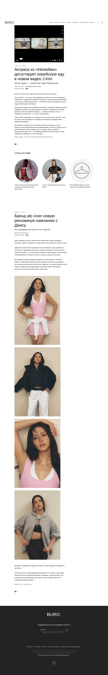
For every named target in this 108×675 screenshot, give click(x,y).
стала (33, 573)
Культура (62, 22)
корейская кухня (35, 137)
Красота (56, 22)
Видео (21, 137)
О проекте (38, 646)
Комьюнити (75, 22)
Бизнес (68, 22)
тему (33, 117)
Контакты (30, 646)
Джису (26, 584)
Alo (31, 584)
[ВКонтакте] (27, 89)
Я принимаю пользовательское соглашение (55, 632)
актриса (21, 102)
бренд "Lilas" (19, 584)
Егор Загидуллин (23, 233)
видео (36, 94)
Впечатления (84, 22)
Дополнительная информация (70, 646)
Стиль (23, 65)
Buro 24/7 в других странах (50, 646)
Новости (91, 22)
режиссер (29, 97)
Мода (51, 22)
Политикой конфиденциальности (61, 655)
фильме (63, 102)
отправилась (60, 127)
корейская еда (47, 137)
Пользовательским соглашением (46, 655)
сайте (58, 125)
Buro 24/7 (21, 86)
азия (26, 137)
